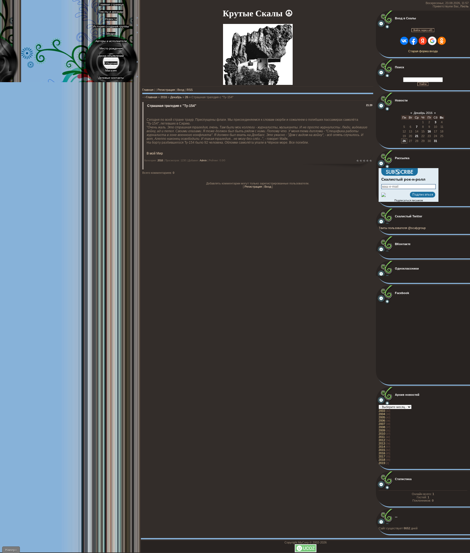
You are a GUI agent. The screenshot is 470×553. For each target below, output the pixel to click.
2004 (382, 414)
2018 (382, 459)
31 (435, 141)
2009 (382, 430)
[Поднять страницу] (11, 549)
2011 (382, 436)
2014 (382, 446)
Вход (180, 89)
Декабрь (176, 97)
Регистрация (166, 89)
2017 (382, 456)
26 (186, 97)
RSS (190, 89)
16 (429, 131)
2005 (382, 417)
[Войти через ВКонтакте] (404, 41)
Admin (203, 160)
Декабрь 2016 (423, 113)
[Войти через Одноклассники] (442, 41)
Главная (147, 89)
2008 (382, 427)
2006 (382, 420)
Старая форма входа (423, 51)
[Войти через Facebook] (413, 41)
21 (416, 136)
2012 (382, 440)
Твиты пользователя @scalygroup (402, 228)
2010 (382, 433)
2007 (382, 423)
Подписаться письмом (408, 200)
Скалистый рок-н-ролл (403, 179)
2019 (382, 463)
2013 (382, 443)
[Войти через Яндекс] (423, 41)
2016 (163, 97)
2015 (382, 450)
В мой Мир (155, 153)
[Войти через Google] (432, 40)
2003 (382, 410)
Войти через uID (422, 30)
